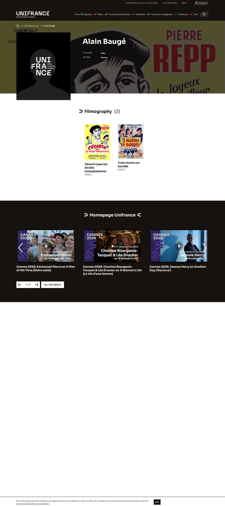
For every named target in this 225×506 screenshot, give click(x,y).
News (100, 14)
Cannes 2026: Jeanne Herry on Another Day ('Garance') (116, 268)
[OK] (157, 502)
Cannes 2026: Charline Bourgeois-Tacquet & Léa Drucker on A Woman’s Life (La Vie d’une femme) (50, 270)
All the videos (52, 284)
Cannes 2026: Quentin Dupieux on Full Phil (182, 268)
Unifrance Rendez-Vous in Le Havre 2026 (142, 3)
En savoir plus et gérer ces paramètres (32, 503)
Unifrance (183, 14)
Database (140, 14)
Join (196, 14)
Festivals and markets (119, 14)
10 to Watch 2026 (170, 3)
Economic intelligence (161, 14)
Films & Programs (83, 14)
